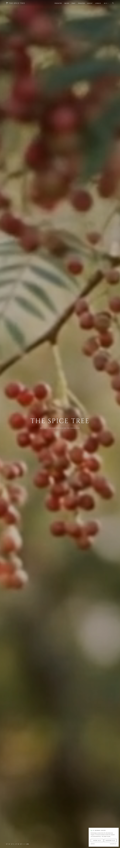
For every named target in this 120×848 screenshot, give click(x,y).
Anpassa (93, 843)
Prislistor (81, 3)
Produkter (58, 3)
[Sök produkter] (113, 3)
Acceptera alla (110, 840)
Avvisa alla (97, 840)
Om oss (66, 3)
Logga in (98, 3)
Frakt (73, 3)
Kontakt (90, 3)
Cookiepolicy (113, 843)
